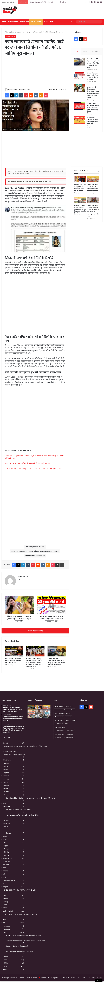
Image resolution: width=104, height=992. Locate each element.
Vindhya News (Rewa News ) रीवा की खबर (20, 951)
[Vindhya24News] (9, 10)
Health (6, 792)
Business (7, 806)
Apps (6, 846)
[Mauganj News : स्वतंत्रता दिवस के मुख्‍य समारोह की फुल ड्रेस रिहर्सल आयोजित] (80, 200)
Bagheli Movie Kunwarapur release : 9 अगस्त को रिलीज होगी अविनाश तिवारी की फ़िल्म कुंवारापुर (56, 661)
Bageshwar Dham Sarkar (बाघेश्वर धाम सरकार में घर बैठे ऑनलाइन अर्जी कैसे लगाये (30, 798)
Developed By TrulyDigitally (49, 978)
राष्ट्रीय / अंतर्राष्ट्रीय (13, 21)
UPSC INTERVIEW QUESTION (14, 755)
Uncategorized (7, 858)
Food (6, 788)
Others (5, 836)
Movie (6, 766)
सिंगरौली (6, 963)
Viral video (6, 861)
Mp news (68, 717)
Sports (6, 773)
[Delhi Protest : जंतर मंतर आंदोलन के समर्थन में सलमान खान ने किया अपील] (14, 651)
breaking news (59, 706)
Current (5, 743)
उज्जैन (4, 868)
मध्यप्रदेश (22, 21)
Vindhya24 (58, 737)
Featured (6, 776)
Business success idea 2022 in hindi (19, 810)
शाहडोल (6, 957)
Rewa (73, 720)
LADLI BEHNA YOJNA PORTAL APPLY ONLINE (20, 890)
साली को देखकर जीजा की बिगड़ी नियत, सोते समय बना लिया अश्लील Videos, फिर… (34, 469)
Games (8, 833)
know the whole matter (35, 555)
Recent (85, 51)
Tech (51, 21)
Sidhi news (70, 734)
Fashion (6, 785)
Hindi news (69, 706)
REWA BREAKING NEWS (61, 724)
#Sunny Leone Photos (35, 547)
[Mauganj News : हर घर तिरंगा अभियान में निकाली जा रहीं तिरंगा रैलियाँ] (46, 711)
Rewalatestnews (59, 730)
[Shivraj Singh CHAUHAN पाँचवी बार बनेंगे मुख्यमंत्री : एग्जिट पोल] (79, 120)
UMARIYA (7, 929)
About (78, 978)
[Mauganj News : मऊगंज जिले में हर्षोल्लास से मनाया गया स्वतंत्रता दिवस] (93, 179)
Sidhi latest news (59, 734)
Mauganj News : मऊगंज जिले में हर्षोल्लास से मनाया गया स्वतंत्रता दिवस (47, 2)
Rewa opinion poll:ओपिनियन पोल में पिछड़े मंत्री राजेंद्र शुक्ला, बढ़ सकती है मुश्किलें (93, 107)
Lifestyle (5, 782)
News (46, 21)
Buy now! (99, 978)
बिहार (4, 883)
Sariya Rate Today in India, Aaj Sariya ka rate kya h (21, 914)
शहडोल (4, 969)
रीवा (5, 932)
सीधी (5, 966)
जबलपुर (6, 901)
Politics (6, 820)
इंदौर (5, 895)
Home (4, 21)
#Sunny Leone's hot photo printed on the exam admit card (35, 551)
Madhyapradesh (69, 710)
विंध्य (27, 21)
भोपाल (5, 905)
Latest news (58, 710)
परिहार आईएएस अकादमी (9, 880)
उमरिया (4, 874)
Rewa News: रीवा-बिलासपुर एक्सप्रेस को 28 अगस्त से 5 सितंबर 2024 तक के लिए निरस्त (93, 63)
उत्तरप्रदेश (5, 871)
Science (7, 823)
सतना (5, 960)
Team (83, 978)
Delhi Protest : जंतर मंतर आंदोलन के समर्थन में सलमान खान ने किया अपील (13, 660)
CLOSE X (99, 980)
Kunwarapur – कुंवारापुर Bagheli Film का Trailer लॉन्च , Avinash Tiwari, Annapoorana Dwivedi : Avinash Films (34, 662)
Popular (76, 51)
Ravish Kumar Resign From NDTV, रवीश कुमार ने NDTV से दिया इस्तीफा (25, 746)
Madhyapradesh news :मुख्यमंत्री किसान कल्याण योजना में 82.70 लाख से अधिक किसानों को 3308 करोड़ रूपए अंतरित (93, 91)
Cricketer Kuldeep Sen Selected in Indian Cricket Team (25, 941)
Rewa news (70, 730)
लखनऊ (5, 919)
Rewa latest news (60, 727)
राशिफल (5, 908)
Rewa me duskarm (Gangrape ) (17, 946)
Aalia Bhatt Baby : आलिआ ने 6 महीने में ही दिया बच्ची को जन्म (27, 463)
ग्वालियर (6, 898)
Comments (96, 51)
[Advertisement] (69, 11)
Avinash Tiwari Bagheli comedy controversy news (23, 935)
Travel (6, 795)
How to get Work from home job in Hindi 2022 (22, 815)
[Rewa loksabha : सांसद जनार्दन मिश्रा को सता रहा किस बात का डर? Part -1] (79, 76)
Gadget (6, 849)
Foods (8, 830)
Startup (6, 855)
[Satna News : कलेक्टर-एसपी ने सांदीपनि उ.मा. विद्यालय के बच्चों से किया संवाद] (46, 716)
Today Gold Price (10, 751)
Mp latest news (59, 717)
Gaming (6, 763)
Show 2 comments (35, 631)
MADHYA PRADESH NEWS (62, 713)
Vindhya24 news (68, 737)
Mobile (6, 852)
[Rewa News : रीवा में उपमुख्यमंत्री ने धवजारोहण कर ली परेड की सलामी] (80, 179)
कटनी (4, 877)
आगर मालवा (6, 864)
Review (5, 839)
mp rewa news (59, 720)
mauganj (7, 926)
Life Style (6, 779)
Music (6, 769)
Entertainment (36, 21)
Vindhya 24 (11, 90)
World (6, 827)
